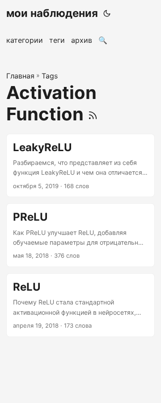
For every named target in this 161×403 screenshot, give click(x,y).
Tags (50, 75)
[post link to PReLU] (80, 235)
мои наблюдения (52, 13)
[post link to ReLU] (80, 305)
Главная (20, 75)
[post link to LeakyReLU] (80, 165)
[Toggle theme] (107, 13)
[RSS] (93, 114)
